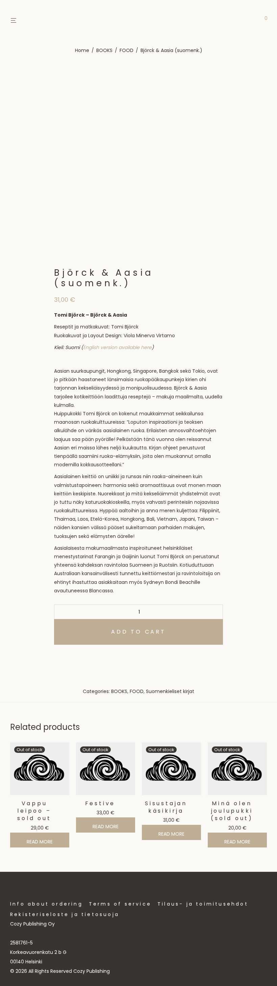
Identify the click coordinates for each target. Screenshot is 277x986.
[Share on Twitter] (66, 657)
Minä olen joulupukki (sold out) (232, 810)
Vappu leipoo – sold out (34, 810)
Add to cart (138, 632)
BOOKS (104, 50)
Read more (40, 841)
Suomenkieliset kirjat (170, 691)
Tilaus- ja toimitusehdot (202, 904)
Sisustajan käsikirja (166, 807)
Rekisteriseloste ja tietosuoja (64, 914)
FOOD (126, 50)
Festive (100, 803)
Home (82, 50)
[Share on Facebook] (56, 657)
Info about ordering (46, 904)
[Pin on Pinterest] (76, 657)
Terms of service (120, 904)
